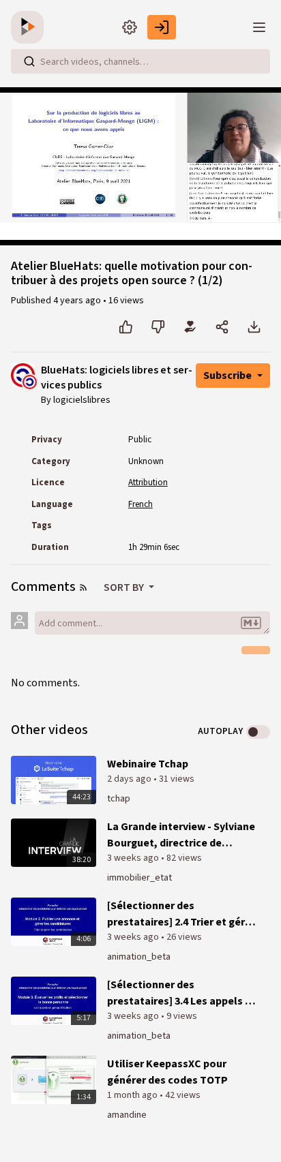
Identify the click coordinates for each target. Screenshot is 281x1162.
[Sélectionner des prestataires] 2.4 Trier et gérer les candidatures (181, 914)
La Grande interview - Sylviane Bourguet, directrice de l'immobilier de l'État (181, 835)
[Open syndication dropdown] (83, 587)
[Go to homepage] (30, 27)
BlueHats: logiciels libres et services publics (116, 378)
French (140, 504)
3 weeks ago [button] (134, 858)
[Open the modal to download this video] (254, 327)
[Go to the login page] (161, 27)
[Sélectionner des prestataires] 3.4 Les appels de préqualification (182, 993)
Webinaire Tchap (147, 763)
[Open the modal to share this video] (222, 327)
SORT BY (125, 587)
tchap (118, 799)
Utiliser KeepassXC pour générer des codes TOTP (167, 1072)
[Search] (29, 61)
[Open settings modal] (129, 27)
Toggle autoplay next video (258, 732)
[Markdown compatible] (251, 623)
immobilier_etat (139, 878)
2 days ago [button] (130, 779)
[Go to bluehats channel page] (30, 380)
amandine (127, 1115)
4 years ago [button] (78, 300)
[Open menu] (259, 27)
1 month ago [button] (133, 1095)
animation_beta (139, 957)
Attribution (148, 482)
